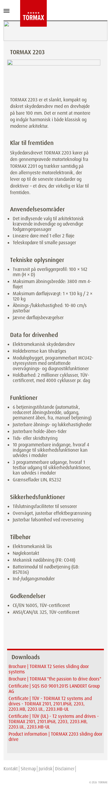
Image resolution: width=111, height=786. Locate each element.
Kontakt (11, 769)
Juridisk (45, 769)
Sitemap (28, 769)
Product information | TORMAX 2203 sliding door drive (55, 736)
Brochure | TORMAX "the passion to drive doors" (55, 679)
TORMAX (102, 782)
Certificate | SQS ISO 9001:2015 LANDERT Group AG (54, 688)
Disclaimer (65, 769)
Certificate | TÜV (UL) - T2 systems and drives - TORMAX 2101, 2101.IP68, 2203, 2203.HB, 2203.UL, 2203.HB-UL (54, 721)
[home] (24, 13)
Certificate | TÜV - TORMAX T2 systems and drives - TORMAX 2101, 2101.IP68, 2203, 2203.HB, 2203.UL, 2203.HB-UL (50, 703)
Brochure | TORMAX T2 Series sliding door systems (49, 669)
